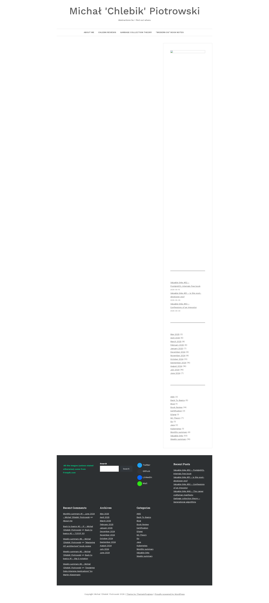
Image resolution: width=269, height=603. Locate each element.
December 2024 (177, 352)
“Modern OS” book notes (170, 32)
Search (103, 463)
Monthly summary (178, 432)
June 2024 (175, 373)
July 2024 (174, 370)
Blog (172, 404)
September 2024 (178, 363)
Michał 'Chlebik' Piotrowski (134, 13)
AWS (172, 397)
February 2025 (177, 345)
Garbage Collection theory (136, 32)
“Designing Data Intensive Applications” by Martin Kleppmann (79, 571)
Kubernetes (175, 429)
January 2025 (176, 348)
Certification (176, 411)
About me (89, 32)
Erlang (173, 414)
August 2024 (176, 366)
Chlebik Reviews (107, 32)
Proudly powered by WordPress (170, 594)
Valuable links (176, 436)
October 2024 (176, 359)
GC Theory (175, 418)
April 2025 (175, 338)
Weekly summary (178, 439)
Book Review (176, 407)
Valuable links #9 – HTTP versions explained (108, 58)
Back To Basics (177, 400)
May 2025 (174, 334)
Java (172, 425)
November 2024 (177, 355)
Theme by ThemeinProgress (139, 594)
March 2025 (175, 341)
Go (171, 421)
